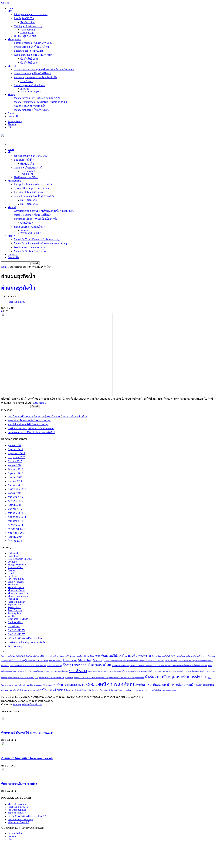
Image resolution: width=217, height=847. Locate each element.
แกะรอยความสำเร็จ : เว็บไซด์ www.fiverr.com (18, 690)
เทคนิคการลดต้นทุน (115, 684)
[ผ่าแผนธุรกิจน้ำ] (56, 395)
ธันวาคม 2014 (15, 513)
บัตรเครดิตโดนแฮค (61, 671)
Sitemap (12, 124)
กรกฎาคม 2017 (16, 457)
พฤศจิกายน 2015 (17, 489)
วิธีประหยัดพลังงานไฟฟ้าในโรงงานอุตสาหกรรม (126, 678)
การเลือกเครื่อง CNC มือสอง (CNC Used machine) (28, 666)
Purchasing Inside (16, 301)
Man (10, 11)
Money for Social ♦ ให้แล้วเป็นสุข (31, 109)
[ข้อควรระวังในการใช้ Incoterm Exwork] (9, 726)
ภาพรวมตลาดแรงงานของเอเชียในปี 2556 (140, 671)
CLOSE (5, 2)
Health (11, 573)
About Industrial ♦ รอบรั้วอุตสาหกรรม (34, 54)
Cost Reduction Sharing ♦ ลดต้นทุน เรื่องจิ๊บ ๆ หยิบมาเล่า (44, 69)
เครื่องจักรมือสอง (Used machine (25, 638)
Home (4, 266)
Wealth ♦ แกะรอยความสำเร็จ (30, 106)
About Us (12, 113)
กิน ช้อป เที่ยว (27, 22)
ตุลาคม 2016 (14, 465)
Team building (27, 29)
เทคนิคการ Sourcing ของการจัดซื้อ (27, 642)
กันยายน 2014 (15, 521)
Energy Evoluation (17, 564)
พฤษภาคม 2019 (16, 453)
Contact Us (13, 116)
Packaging (13, 598)
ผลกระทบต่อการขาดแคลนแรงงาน (100, 671)
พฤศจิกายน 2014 (17, 517)
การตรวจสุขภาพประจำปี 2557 (115, 660)
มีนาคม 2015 (15, 509)
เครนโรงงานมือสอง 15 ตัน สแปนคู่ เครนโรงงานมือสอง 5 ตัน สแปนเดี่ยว (47, 416)
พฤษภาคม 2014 (16, 532)
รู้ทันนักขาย (69, 678)
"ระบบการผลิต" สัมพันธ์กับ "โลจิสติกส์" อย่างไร (18, 656)
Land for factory (16, 581)
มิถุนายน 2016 (15, 473)
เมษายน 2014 (15, 536)
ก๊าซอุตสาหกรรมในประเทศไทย (87, 665)
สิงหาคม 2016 (15, 469)
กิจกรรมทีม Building (54, 666)
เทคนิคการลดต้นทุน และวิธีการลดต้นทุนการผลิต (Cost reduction (175, 684)
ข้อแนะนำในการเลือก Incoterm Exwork (27, 758)
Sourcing (98, 660)
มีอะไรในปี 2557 (29, 62)
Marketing (13, 584)
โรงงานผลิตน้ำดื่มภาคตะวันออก (111, 690)
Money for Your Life (18, 593)
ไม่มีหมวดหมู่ (15, 646)
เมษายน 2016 (15, 477)
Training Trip (27, 32)
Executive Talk (15, 567)
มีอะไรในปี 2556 (29, 58)
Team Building (15, 610)
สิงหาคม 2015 (15, 501)
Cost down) (30, 660)
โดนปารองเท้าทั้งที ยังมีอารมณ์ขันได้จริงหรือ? (82, 690)
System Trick (14, 607)
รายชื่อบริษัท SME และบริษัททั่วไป (51, 678)
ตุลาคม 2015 (14, 493)
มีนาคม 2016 (15, 481)
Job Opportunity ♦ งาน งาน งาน (30, 14)
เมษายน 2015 (15, 505)
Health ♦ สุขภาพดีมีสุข (26, 36)
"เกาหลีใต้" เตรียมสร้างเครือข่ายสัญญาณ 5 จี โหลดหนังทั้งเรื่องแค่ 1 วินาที (63, 656)
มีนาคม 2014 (15, 540)
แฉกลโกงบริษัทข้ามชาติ (50, 690)
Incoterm (24, 88)
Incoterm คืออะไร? (55, 660)
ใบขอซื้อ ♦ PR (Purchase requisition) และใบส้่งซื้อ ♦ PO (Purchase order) (150, 690)
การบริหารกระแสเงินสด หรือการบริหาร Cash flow (145, 660)
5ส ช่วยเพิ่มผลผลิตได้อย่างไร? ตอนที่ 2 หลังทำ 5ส (121, 655)
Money (11, 94)
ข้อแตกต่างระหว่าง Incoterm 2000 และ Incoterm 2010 (151, 666)
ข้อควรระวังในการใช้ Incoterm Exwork (27, 733)
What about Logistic (30, 91)
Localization (70, 660)
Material (12, 66)
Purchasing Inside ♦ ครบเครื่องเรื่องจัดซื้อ (35, 77)
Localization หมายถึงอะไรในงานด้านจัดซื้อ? (31, 432)
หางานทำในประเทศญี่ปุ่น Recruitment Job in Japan (33, 685)
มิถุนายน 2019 (15, 449)
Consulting (13, 556)
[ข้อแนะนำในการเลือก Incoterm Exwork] (9, 751)
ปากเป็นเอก (26, 81)
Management (14, 39)
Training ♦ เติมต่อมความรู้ (28, 26)
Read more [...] (40, 402)
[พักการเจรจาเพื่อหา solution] (9, 777)
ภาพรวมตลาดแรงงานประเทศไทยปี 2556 (172, 671)
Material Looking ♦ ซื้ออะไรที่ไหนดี (32, 73)
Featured (12, 570)
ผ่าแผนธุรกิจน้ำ (18, 288)
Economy (12, 561)
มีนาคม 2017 (15, 461)
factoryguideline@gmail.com (27, 704)
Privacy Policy (15, 121)
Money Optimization (18, 596)
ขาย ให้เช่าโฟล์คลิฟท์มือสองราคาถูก (28, 424)
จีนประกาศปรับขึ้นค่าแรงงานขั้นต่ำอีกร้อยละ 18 (189, 666)
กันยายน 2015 (15, 497)
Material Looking (16, 587)
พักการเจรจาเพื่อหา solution (19, 783)
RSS (10, 127)
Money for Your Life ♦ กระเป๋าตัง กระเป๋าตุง (37, 98)
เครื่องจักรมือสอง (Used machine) (27, 816)
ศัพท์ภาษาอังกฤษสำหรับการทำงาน (176, 677)
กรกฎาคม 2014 (16, 528)
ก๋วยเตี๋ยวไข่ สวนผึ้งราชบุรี (121, 666)
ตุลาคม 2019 (14, 445)
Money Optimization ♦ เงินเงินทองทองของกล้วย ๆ (40, 102)
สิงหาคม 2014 (15, 524)
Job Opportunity (16, 578)
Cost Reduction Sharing (20, 558)
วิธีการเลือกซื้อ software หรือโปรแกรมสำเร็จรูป (91, 678)
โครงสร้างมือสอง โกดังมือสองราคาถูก (29, 420)
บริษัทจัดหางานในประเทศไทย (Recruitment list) (35, 671)
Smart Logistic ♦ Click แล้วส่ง (29, 85)
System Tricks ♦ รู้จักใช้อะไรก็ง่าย (32, 46)
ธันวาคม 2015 (15, 485)
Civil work (13, 553)
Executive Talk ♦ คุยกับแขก (28, 50)
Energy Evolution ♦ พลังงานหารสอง (33, 42)
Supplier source (15, 604)
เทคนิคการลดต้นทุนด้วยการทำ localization (31, 428)
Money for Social (16, 590)
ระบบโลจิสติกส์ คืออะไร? (197, 671)
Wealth (11, 616)
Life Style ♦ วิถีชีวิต (24, 18)
